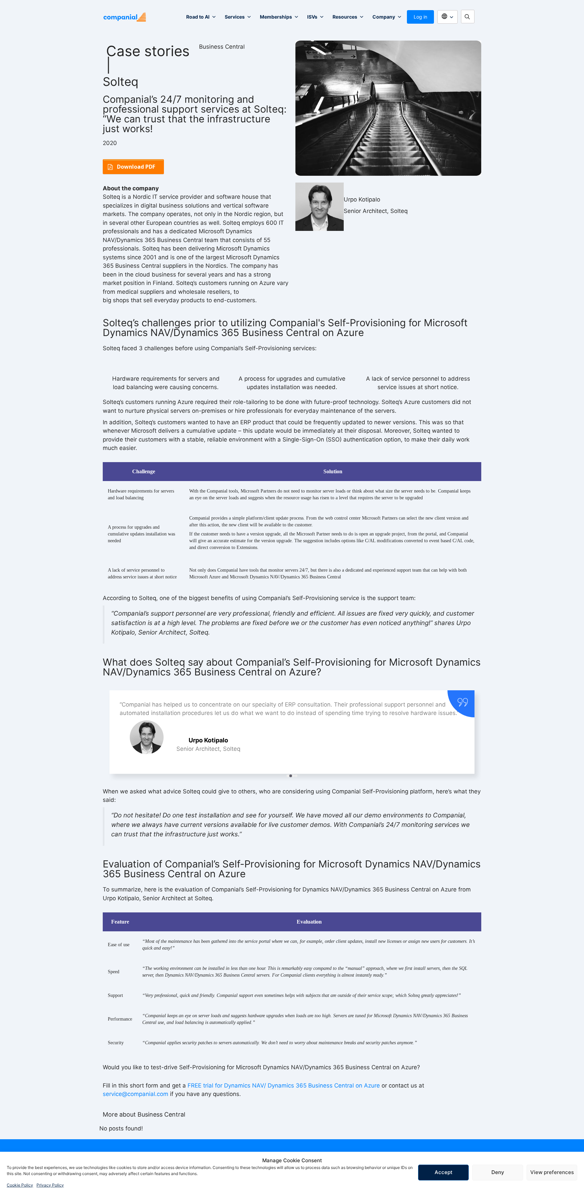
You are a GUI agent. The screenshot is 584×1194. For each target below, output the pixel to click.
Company (383, 17)
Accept (444, 1172)
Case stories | (148, 58)
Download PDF (136, 166)
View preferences (552, 1172)
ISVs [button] (312, 17)
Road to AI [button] (198, 17)
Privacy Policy (50, 1185)
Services (235, 17)
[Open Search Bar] (469, 17)
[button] (288, 775)
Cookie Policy (20, 1185)
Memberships (276, 17)
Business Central (222, 46)
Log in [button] (420, 17)
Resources (345, 17)
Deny (497, 1172)
